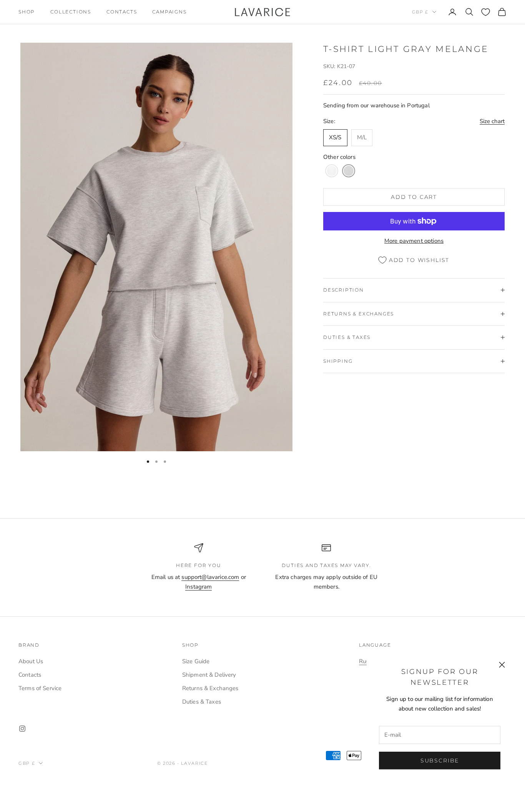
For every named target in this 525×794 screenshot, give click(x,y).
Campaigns (169, 12)
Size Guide (196, 661)
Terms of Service (39, 688)
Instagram (198, 586)
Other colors (339, 156)
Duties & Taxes (201, 702)
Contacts (121, 12)
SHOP (26, 12)
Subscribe (439, 760)
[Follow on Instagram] (22, 728)
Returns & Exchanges (210, 688)
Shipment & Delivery (209, 675)
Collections (70, 12)
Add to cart (414, 196)
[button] (331, 170)
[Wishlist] (486, 12)
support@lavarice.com (210, 577)
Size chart (492, 121)
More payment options (414, 240)
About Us (30, 661)
